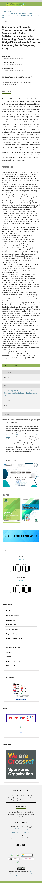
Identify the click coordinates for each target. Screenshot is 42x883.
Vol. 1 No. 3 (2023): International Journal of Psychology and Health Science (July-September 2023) (20, 15)
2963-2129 (21, 559)
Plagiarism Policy (11, 634)
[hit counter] (21, 699)
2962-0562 (21, 580)
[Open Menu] (2, 4)
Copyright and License (13, 647)
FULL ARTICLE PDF (11, 365)
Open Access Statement (13, 643)
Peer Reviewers (11, 611)
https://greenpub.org (21, 829)
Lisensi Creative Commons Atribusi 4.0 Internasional (22, 874)
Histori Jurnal (10, 666)
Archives (11, 11)
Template (9, 657)
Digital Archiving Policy (13, 661)
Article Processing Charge (14, 638)
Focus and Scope (11, 620)
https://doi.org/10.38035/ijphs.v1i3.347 (18, 77)
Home (4, 11)
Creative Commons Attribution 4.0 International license (23, 435)
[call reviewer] (21, 542)
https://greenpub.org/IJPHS (21, 832)
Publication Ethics (11, 625)
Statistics (9, 652)
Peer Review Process (12, 615)
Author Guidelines (12, 629)
